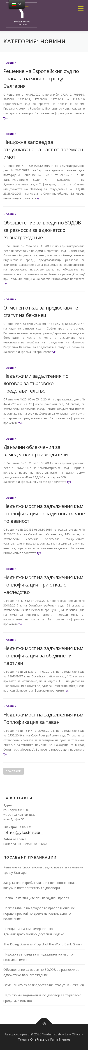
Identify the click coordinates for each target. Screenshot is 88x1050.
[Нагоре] (44, 1024)
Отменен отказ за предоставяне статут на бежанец (43, 985)
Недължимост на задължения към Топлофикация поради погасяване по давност (44, 513)
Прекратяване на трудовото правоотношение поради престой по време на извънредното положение (39, 913)
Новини (10, 62)
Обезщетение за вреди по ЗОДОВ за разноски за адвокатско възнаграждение (42, 230)
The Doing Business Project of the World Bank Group (42, 944)
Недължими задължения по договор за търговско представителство (35, 383)
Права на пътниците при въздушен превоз (36, 898)
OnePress (37, 1039)
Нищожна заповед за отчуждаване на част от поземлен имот (43, 149)
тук (5, 118)
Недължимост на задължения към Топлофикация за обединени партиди (43, 655)
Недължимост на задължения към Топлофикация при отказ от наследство (43, 584)
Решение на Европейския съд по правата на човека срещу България (41, 78)
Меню (81, 8)
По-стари (13, 771)
